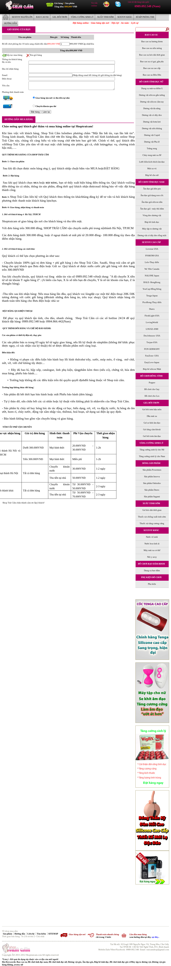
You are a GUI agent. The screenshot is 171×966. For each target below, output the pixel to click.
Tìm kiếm (41, 933)
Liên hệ (31, 933)
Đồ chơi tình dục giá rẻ (120, 962)
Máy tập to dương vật (141, 962)
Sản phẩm (8, 933)
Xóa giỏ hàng (34, 55)
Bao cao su (22, 962)
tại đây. (155, 937)
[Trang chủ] (19, 10)
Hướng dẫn (20, 933)
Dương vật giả (74, 962)
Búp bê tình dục (101, 962)
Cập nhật (86, 44)
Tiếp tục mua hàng (12, 55)
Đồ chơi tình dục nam (38, 962)
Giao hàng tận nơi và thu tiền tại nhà (52, 98)
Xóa (92, 44)
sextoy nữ (18, 964)
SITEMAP (53, 933)
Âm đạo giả (87, 962)
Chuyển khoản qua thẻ (45, 106)
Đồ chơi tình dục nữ (58, 962)
